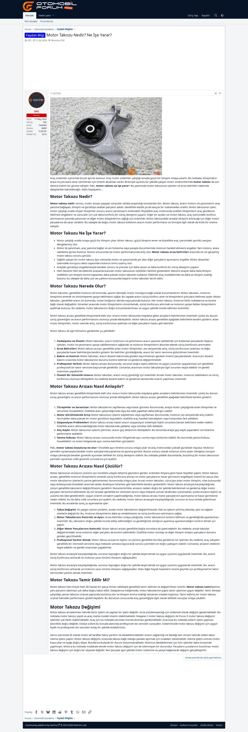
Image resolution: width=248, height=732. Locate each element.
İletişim (174, 725)
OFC (29, 40)
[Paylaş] (215, 93)
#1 (220, 93)
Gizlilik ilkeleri (206, 725)
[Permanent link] (94, 197)
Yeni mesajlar (30, 21)
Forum (29, 15)
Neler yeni (45, 15)
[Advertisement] (124, 66)
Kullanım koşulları (189, 725)
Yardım (219, 725)
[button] (53, 15)
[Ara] (216, 15)
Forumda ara (46, 21)
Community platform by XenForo (56, 725)
